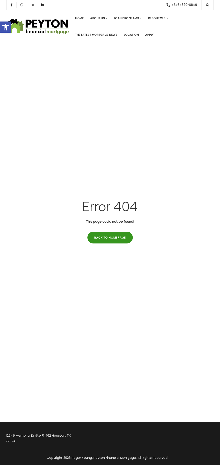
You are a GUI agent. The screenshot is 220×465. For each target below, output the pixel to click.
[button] (5, 27)
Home (79, 18)
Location (131, 35)
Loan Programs (126, 18)
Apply (149, 35)
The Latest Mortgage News (96, 35)
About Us (97, 18)
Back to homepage (110, 238)
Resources (157, 18)
